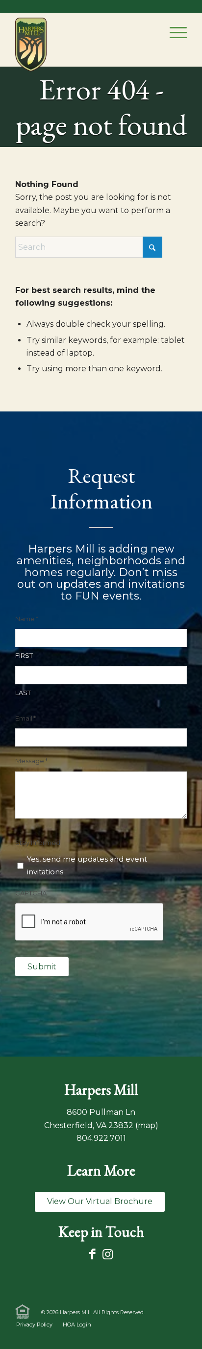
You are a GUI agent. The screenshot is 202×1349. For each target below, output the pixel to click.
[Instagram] (107, 1254)
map (146, 1125)
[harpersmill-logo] (31, 45)
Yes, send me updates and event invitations (87, 865)
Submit (41, 966)
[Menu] (173, 32)
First (24, 655)
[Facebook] (92, 1254)
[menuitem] (173, 32)
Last (23, 693)
